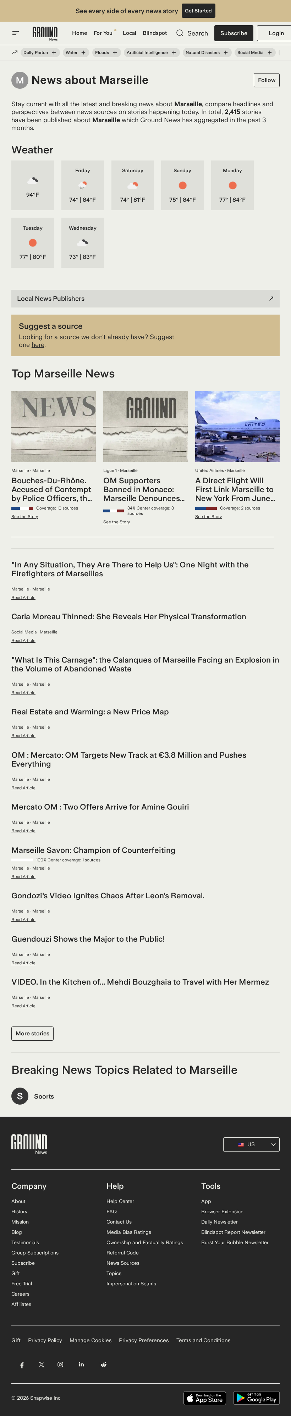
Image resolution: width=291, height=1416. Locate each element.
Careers (20, 1294)
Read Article (23, 597)
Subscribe (233, 33)
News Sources (122, 1263)
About (18, 1201)
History (19, 1211)
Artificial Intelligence (147, 52)
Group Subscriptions (35, 1253)
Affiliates (21, 1304)
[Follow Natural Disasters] (226, 52)
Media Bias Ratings (128, 1232)
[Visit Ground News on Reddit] (104, 1365)
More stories (32, 1033)
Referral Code (122, 1253)
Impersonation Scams (131, 1283)
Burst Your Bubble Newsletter (235, 1242)
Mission (20, 1222)
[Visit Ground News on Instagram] (60, 1364)
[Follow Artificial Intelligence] (174, 52)
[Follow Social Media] (270, 52)
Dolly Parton (35, 52)
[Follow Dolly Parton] (54, 52)
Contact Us (119, 1222)
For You (103, 33)
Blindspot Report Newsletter (233, 1232)
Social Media (250, 52)
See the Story (24, 516)
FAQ (111, 1211)
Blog (16, 1232)
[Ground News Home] (45, 34)
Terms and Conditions (203, 1340)
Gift (15, 1273)
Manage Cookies (91, 1340)
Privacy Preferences (144, 1340)
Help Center (120, 1201)
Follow (266, 80)
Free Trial (21, 1283)
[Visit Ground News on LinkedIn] (81, 1365)
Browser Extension (222, 1211)
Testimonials (25, 1242)
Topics (113, 1273)
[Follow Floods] (115, 52)
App (206, 1201)
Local (129, 33)
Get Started (198, 10)
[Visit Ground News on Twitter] (41, 1365)
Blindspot (155, 33)
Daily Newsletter (219, 1222)
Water (71, 52)
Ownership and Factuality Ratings (144, 1242)
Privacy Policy (45, 1340)
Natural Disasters (203, 52)
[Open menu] (15, 33)
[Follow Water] (83, 52)
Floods (102, 52)
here (38, 344)
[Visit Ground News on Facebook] (21, 1364)
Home (79, 33)
